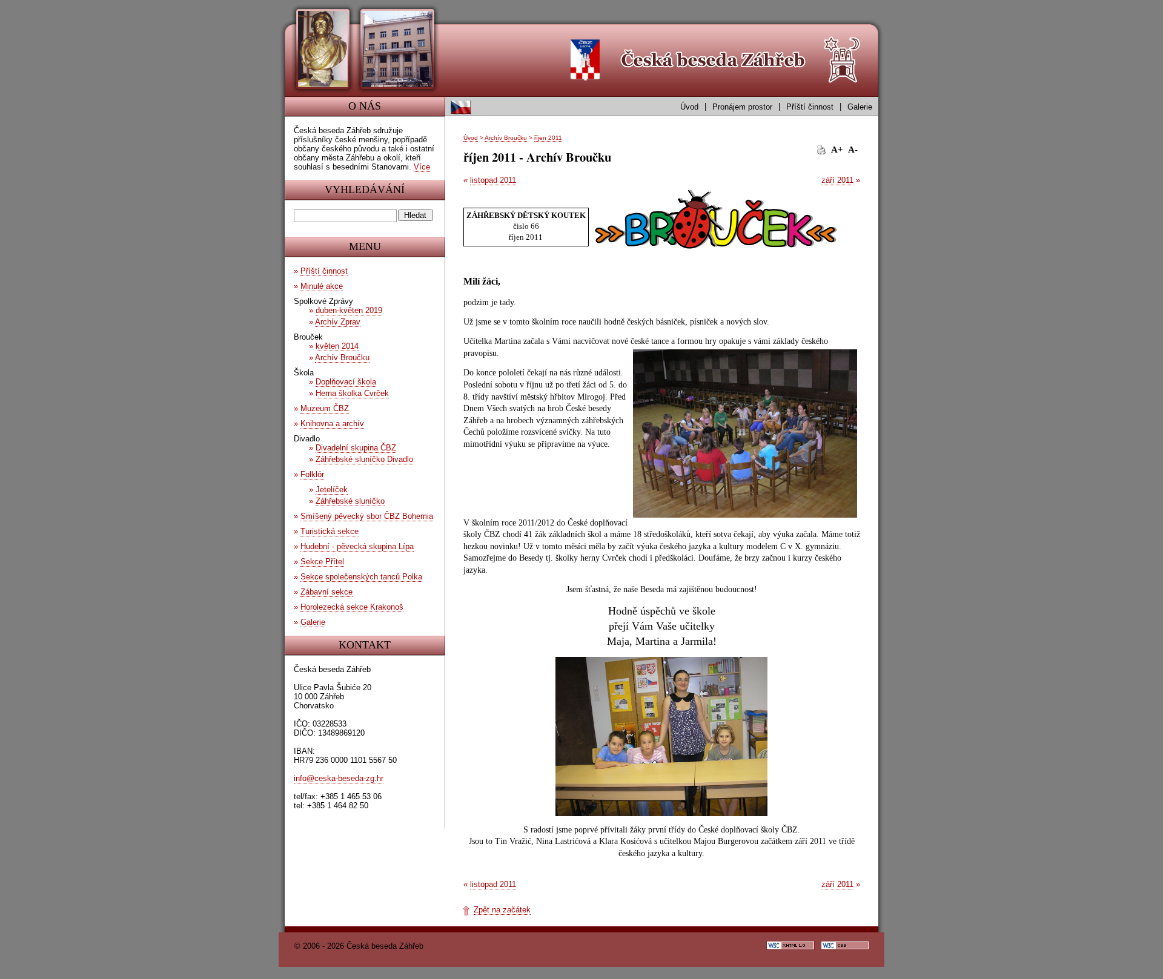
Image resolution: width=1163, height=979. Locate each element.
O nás (364, 106)
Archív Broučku (506, 137)
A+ (837, 149)
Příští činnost (809, 106)
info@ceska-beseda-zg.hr (338, 778)
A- (853, 149)
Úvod (689, 106)
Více (422, 166)
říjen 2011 (548, 137)
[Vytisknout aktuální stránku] (821, 149)
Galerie (859, 106)
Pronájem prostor (742, 106)
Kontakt (365, 645)
